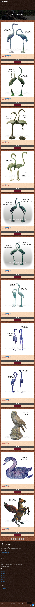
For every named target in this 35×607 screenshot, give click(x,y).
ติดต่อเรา (28, 4)
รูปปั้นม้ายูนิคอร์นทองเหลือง (6, 528)
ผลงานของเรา (3, 550)
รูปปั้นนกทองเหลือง (5, 141)
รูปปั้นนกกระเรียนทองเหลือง (6, 55)
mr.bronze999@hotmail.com (20, 564)
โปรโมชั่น (14, 4)
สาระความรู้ (19, 4)
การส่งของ (3, 592)
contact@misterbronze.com (10, 564)
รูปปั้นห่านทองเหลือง (5, 485)
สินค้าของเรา (8, 4)
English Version (4, 599)
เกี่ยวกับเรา (2, 4)
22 (15, 538)
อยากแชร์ (24, 4)
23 (17, 538)
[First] (11, 539)
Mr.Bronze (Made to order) (5, 552)
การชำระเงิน (3, 590)
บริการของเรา (3, 573)
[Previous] (13, 539)
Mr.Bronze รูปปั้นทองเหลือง (6, 603)
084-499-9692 (8, 562)
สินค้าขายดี (3, 577)
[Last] (23, 539)
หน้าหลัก (11, 16)
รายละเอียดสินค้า (18, 62)
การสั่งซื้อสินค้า (3, 588)
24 (19, 538)
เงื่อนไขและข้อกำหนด (4, 594)
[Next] (21, 539)
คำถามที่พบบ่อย (3, 597)
